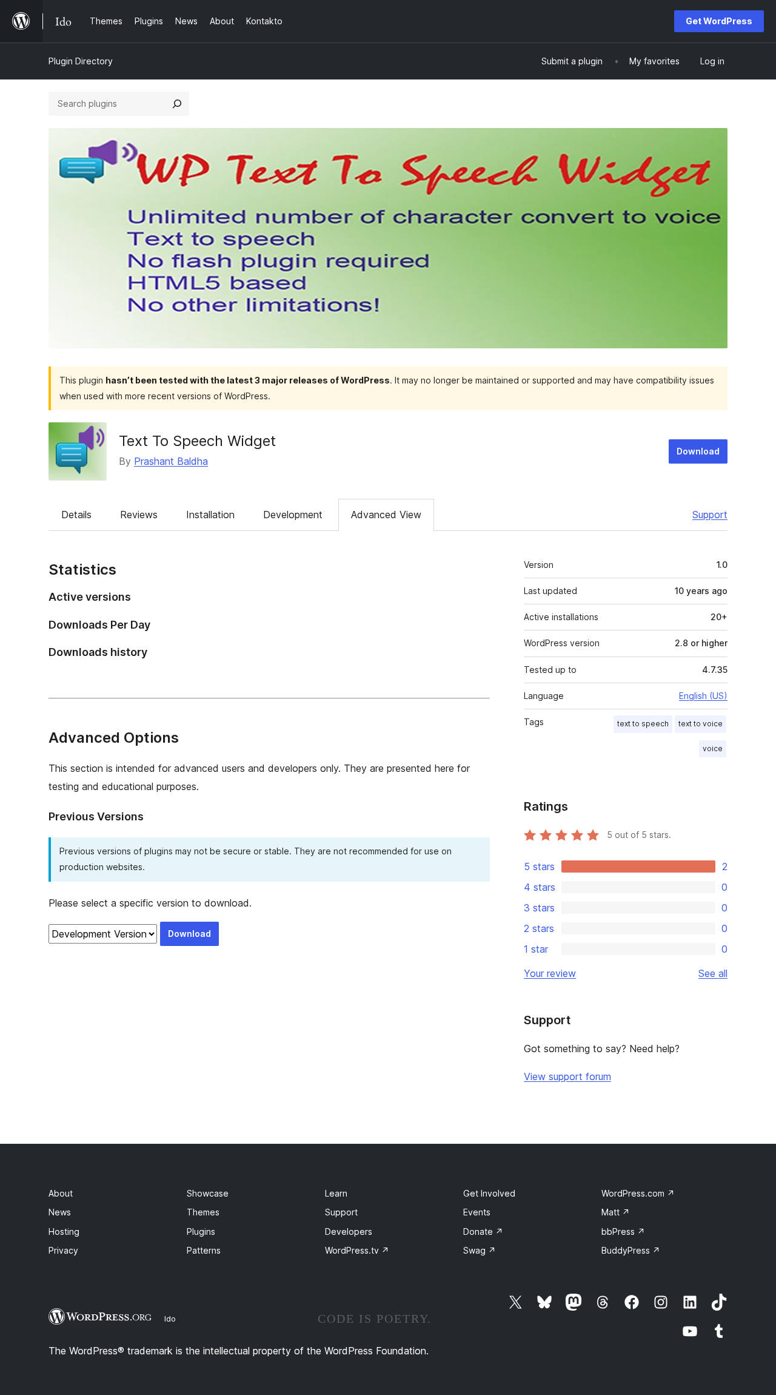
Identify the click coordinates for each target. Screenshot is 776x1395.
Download (698, 451)
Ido (170, 1318)
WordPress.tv (357, 1250)
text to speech (643, 723)
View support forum (567, 1076)
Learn (336, 1193)
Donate (483, 1231)
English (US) (703, 696)
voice (713, 748)
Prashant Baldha (171, 461)
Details (76, 514)
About (60, 1193)
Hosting (63, 1231)
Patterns (204, 1250)
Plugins (201, 1231)
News (59, 1212)
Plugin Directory (80, 61)
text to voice (700, 723)
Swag (479, 1250)
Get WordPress (719, 21)
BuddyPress (630, 1250)
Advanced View (386, 514)
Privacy (63, 1250)
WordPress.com (638, 1193)
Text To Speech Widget (197, 441)
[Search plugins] (177, 104)
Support (710, 514)
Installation (210, 514)
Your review (550, 973)
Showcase (208, 1193)
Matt (615, 1212)
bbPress (623, 1231)
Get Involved (489, 1193)
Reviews (139, 514)
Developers (348, 1231)
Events (476, 1212)
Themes (203, 1212)
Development (293, 514)
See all (713, 973)
